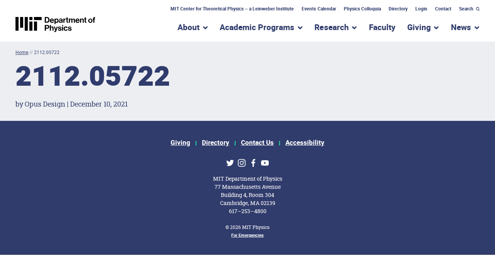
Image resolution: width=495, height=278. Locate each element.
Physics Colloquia (362, 8)
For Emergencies (247, 235)
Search (466, 8)
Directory (398, 8)
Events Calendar (319, 8)
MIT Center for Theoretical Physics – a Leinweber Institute (232, 8)
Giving (180, 142)
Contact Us (257, 142)
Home (21, 52)
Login (421, 8)
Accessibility (304, 142)
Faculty (382, 28)
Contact (443, 8)
